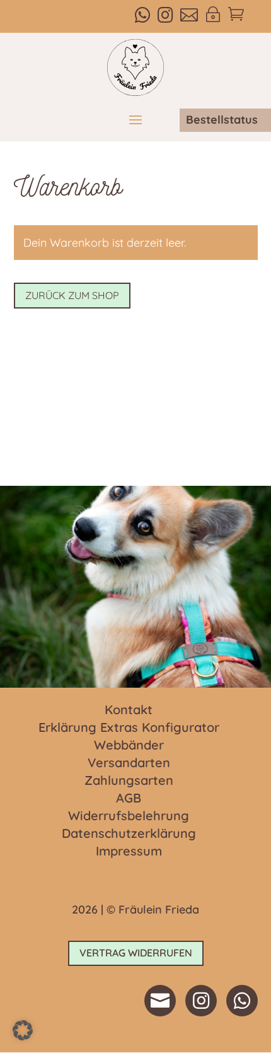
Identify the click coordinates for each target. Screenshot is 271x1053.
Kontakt (129, 710)
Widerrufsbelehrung (128, 816)
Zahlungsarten (128, 781)
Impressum (129, 852)
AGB (128, 799)
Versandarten (129, 763)
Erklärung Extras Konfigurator (128, 728)
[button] (22, 1030)
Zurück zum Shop (72, 295)
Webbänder (129, 746)
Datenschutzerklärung (129, 834)
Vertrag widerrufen (135, 952)
